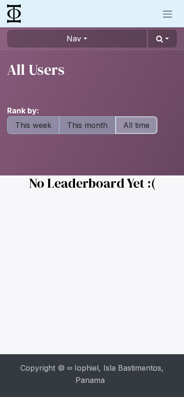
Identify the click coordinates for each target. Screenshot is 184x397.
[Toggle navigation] (167, 14)
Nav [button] (74, 38)
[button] (162, 39)
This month (87, 125)
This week (33, 125)
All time (136, 125)
